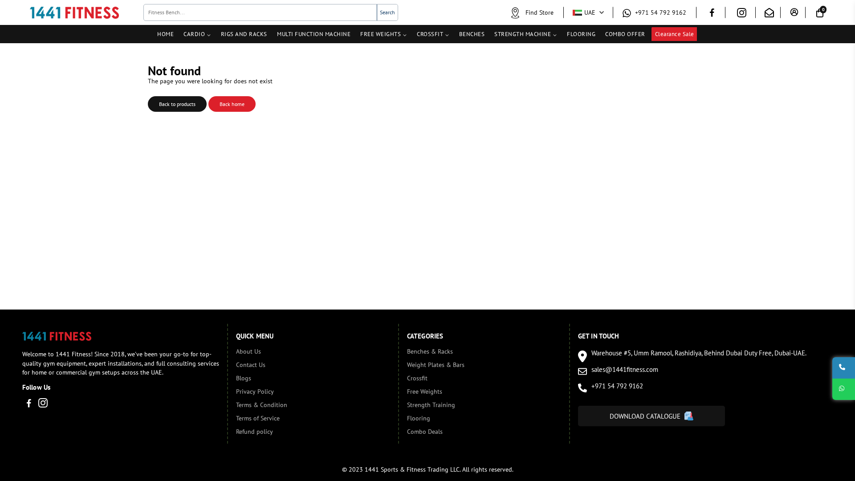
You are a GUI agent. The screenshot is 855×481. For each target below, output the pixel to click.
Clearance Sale (674, 34)
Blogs (243, 378)
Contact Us (250, 365)
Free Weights (424, 391)
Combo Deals (425, 432)
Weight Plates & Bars (435, 365)
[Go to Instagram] (741, 14)
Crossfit (417, 378)
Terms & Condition (261, 405)
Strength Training (431, 405)
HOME (165, 34)
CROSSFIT (430, 34)
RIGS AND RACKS (244, 34)
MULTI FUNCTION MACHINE (313, 34)
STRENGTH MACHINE (522, 34)
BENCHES (472, 34)
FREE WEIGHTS (380, 34)
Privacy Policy (255, 391)
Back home (232, 104)
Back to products (177, 104)
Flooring (418, 418)
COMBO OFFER (625, 34)
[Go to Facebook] (712, 14)
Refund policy (254, 432)
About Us (248, 351)
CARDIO (194, 34)
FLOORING (581, 34)
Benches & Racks (430, 351)
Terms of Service (258, 418)
